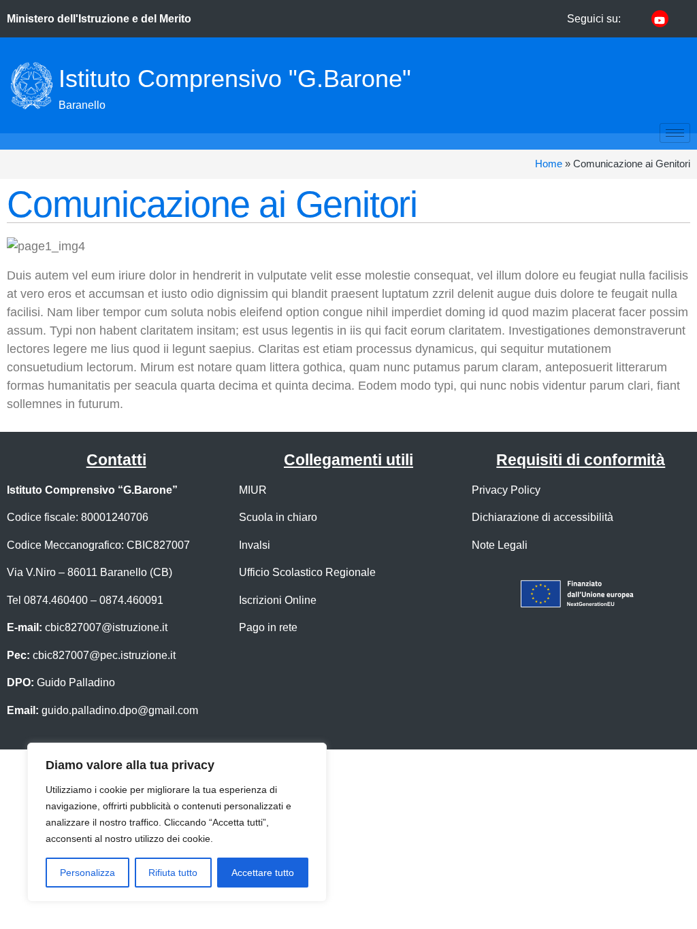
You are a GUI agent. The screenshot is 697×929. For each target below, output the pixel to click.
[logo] (31, 85)
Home (548, 163)
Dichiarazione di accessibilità (542, 517)
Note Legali (500, 545)
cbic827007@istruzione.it (106, 627)
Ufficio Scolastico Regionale (307, 572)
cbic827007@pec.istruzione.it (104, 655)
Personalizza (87, 872)
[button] (581, 85)
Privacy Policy (506, 490)
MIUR (253, 490)
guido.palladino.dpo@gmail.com (120, 710)
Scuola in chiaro (278, 517)
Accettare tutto (262, 872)
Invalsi (254, 545)
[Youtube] (659, 18)
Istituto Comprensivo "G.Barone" (235, 78)
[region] (177, 822)
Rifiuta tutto (172, 872)
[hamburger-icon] (675, 133)
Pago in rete (268, 627)
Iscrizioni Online (278, 600)
